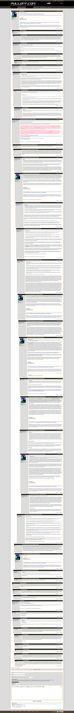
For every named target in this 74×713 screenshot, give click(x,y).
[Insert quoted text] (35, 686)
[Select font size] (23, 686)
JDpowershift (19, 515)
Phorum (55, 711)
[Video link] (43, 686)
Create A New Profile (61, 0)
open (29, 375)
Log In (56, 0)
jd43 (13, 590)
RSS (39, 669)
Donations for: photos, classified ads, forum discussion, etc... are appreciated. (30, 23)
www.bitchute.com (24, 622)
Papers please (22, 600)
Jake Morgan (14, 17)
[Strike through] (17, 686)
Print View (36, 669)
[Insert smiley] (42, 686)
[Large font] (26, 686)
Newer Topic (13, 667)
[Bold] (13, 686)
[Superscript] (20, 686)
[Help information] (61, 686)
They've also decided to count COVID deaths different (34, 354)
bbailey (13, 31)
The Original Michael (15, 66)
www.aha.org (30, 447)
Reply (58, 28)
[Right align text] (40, 686)
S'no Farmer (16, 635)
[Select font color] (21, 686)
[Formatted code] (36, 686)
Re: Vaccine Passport (23, 30)
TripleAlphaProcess (16, 44)
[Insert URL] (27, 686)
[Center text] (39, 686)
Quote (61, 28)
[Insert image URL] (29, 686)
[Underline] (16, 686)
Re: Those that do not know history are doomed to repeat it (29, 144)
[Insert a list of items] (33, 686)
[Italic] (14, 686)
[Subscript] (18, 686)
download (31, 375)
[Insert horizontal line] (32, 686)
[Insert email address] (30, 686)
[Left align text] (37, 686)
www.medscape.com (31, 441)
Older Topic (18, 667)
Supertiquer (15, 571)
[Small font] (24, 686)
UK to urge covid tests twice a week (25, 602)
